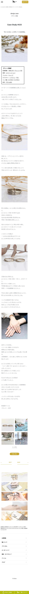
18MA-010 (11, 70)
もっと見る (14, 447)
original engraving (14, 486)
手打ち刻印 (9, 82)
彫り (18, 77)
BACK (22, 462)
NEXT (6, 462)
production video (14, 496)
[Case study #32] (7, 438)
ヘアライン (12, 77)
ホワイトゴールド (10, 73)
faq (14, 515)
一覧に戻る (14, 454)
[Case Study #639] (7, 425)
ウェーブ (10, 75)
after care (14, 506)
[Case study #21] (21, 425)
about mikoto (14, 476)
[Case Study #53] (21, 439)
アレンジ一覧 (18, 70)
